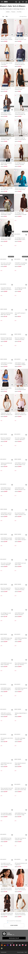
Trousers (13, 11)
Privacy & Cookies (20, 952)
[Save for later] (12, 34)
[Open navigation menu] (2, 1)
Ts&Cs (26, 952)
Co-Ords (19, 11)
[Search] (16, 1)
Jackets (8, 11)
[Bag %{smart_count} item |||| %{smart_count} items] (26, 1)
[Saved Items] (23, 1)
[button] (2, 945)
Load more (14, 925)
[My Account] (19, 1)
